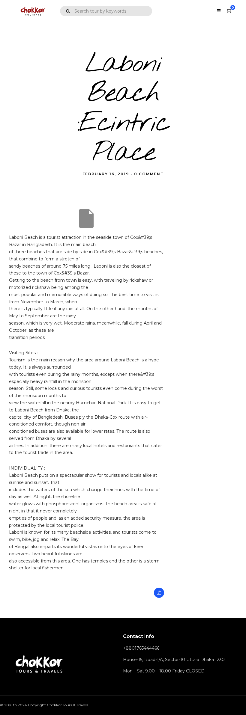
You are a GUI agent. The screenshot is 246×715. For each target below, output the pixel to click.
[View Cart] (229, 10)
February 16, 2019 (105, 174)
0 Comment (149, 174)
